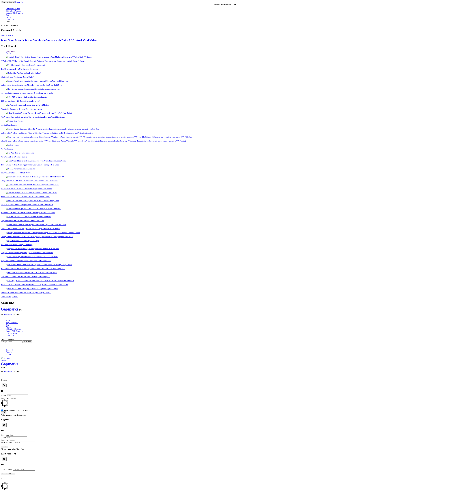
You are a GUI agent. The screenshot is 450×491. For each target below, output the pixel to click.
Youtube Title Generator (14, 13)
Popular (8, 53)
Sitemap (4, 317)
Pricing (8, 17)
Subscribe (27, 342)
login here (21, 449)
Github (8, 354)
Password (4, 440)
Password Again (7, 442)
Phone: (4, 395)
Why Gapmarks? (12, 323)
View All (15, 297)
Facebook (9, 350)
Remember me (16, 410)
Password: (5, 398)
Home (8, 321)
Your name (5, 435)
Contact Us (10, 19)
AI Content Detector (13, 11)
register (4, 447)
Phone (3, 438)
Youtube (9, 352)
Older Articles (6, 297)
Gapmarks (19, 2)
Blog (7, 15)
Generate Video (11, 333)
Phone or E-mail (7, 469)
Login (8, 21)
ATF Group (8, 314)
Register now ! (22, 415)
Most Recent (10, 51)
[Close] (4, 385)
